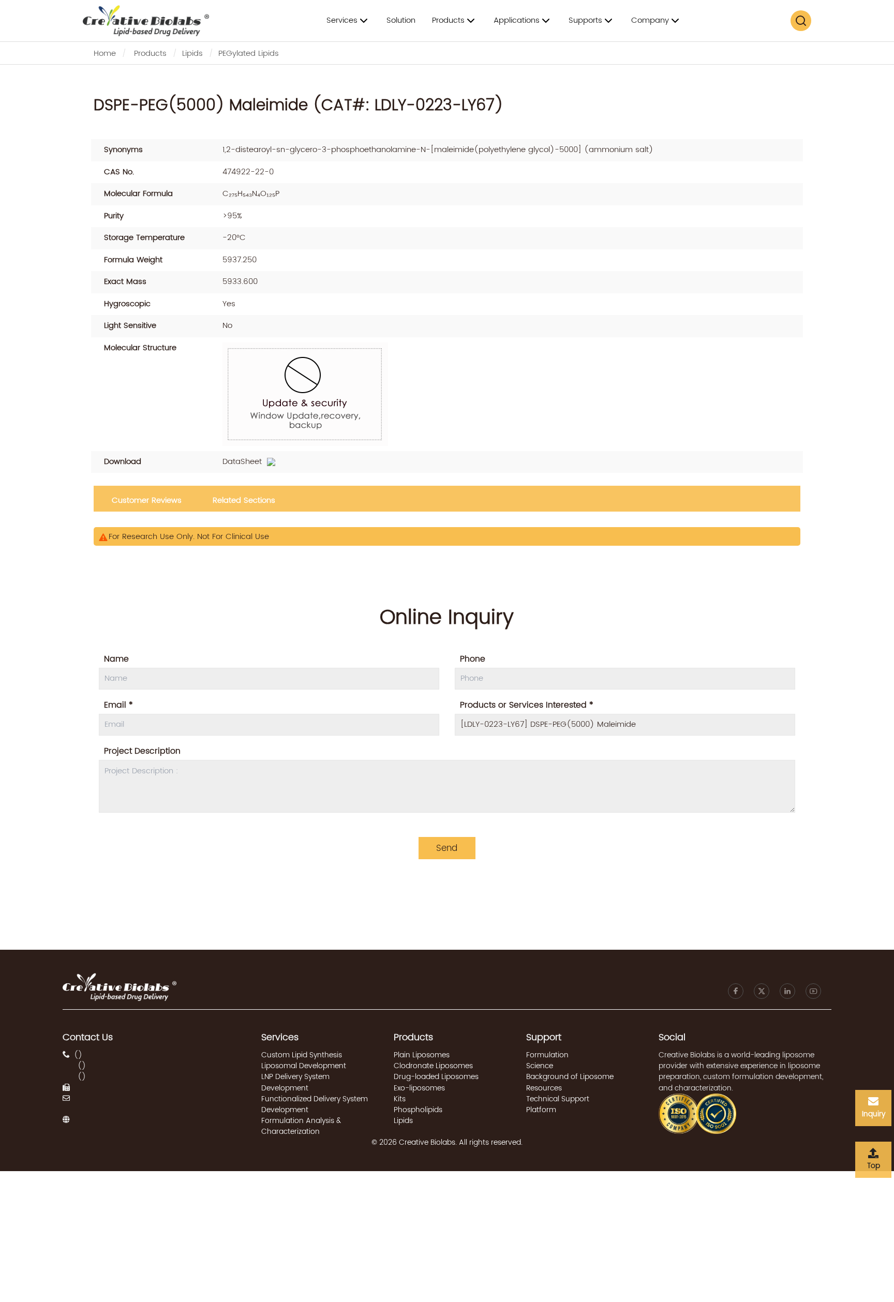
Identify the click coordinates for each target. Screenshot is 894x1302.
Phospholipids (418, 1110)
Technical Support (557, 1099)
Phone (472, 659)
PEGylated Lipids (248, 53)
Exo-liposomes (419, 1088)
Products (150, 53)
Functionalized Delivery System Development (314, 1104)
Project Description (142, 751)
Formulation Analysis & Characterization (301, 1126)
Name (116, 659)
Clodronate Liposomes (433, 1066)
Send (446, 848)
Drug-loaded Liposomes (436, 1077)
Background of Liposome (570, 1077)
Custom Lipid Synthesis (301, 1055)
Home (105, 53)
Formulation (547, 1055)
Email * (118, 705)
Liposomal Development (303, 1066)
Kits (400, 1099)
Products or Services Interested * (526, 705)
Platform (541, 1110)
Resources (544, 1088)
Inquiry (873, 1114)
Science (539, 1066)
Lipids (192, 53)
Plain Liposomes (422, 1055)
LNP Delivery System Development (295, 1082)
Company (650, 20)
